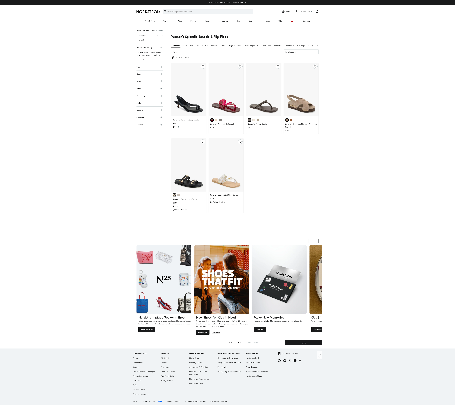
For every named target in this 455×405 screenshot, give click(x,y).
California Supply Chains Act (195, 401)
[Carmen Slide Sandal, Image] (188, 165)
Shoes (207, 21)
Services (306, 21)
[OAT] (216, 120)
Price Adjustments (140, 376)
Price (138, 88)
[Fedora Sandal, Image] (263, 89)
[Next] (317, 45)
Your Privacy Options (150, 401)
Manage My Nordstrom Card (229, 371)
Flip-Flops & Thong (305, 45)
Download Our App (290, 353)
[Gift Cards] (279, 279)
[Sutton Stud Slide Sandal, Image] (226, 165)
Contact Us (137, 358)
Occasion (140, 117)
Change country (139, 394)
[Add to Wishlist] (203, 66)
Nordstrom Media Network (257, 371)
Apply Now (318, 329)
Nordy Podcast (167, 380)
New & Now (150, 21)
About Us (165, 353)
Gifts (280, 21)
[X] (289, 361)
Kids (238, 21)
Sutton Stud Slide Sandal (224, 195)
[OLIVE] (258, 120)
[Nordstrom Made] (163, 279)
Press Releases (252, 367)
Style (138, 103)
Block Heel (278, 45)
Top (319, 357)
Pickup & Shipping (144, 47)
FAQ (134, 385)
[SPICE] (220, 120)
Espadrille (290, 45)
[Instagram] (279, 361)
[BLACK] (174, 195)
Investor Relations (253, 362)
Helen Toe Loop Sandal (186, 119)
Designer (252, 21)
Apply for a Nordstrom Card (229, 362)
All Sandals (175, 45)
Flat (191, 45)
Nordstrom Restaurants (199, 379)
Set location (141, 59)
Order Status (138, 362)
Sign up (303, 343)
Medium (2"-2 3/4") (218, 45)
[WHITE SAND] (178, 195)
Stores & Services (196, 353)
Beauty (193, 21)
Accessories (223, 21)
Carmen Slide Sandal (185, 199)
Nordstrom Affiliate (254, 376)
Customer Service (140, 353)
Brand (138, 81)
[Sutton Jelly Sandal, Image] (226, 89)
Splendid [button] (140, 39)
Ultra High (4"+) (251, 45)
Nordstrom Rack (252, 358)
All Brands (165, 358)
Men (180, 21)
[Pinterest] (284, 361)
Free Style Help (195, 362)
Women (166, 21)
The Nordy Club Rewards (227, 358)
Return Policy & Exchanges (144, 371)
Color (138, 74)
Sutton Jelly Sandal (222, 124)
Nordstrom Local (196, 383)
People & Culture (168, 371)
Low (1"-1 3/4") (201, 45)
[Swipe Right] (316, 241)
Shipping (136, 367)
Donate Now (202, 332)
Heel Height (141, 95)
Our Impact (165, 367)
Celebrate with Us (239, 2)
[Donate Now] (221, 279)
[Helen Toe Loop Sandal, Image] (188, 89)
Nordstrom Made (147, 329)
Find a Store (194, 358)
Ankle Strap (266, 45)
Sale (292, 21)
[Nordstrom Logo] (148, 11)
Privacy (135, 401)
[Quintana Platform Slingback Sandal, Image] (301, 89)
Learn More (216, 332)
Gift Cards (260, 329)
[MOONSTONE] (287, 120)
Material (139, 110)
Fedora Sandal (257, 124)
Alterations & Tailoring (198, 367)
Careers (164, 362)
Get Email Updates (168, 376)
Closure (139, 124)
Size (138, 66)
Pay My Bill (222, 367)
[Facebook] (295, 361)
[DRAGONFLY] (212, 120)
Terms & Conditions (174, 401)
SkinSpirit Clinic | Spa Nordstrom (198, 373)
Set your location (182, 57)
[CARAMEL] (291, 120)
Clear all (159, 35)
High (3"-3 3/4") (235, 45)
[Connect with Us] (300, 361)
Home (267, 21)
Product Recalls (139, 389)
